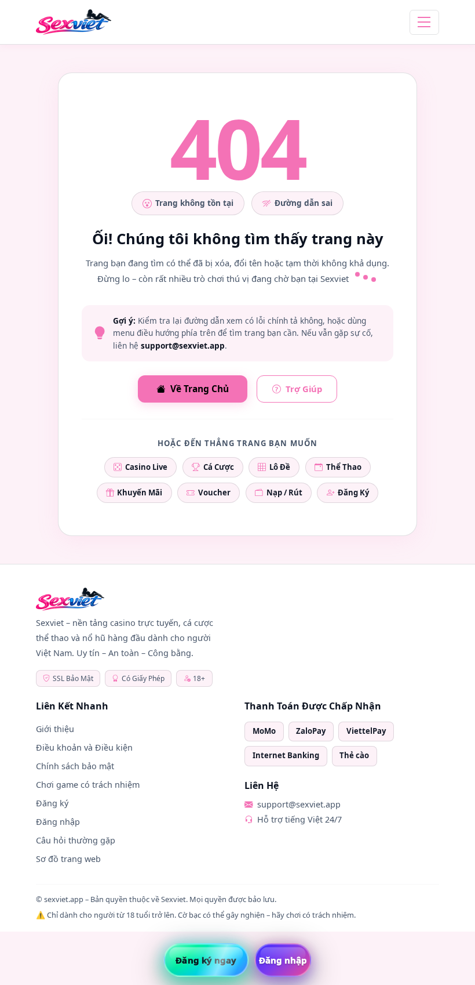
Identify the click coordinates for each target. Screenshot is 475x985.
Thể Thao (343, 467)
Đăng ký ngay (206, 960)
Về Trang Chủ (199, 388)
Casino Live (146, 467)
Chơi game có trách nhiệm (88, 784)
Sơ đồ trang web (68, 858)
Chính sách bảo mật (75, 766)
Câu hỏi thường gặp (75, 840)
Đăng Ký (353, 492)
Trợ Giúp (304, 388)
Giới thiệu (55, 728)
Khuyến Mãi (139, 492)
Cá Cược (218, 467)
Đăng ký (52, 803)
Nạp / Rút (284, 492)
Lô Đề (279, 467)
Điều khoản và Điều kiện (84, 747)
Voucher (214, 492)
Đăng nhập (58, 821)
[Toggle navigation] (424, 22)
